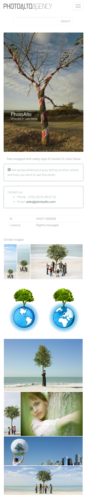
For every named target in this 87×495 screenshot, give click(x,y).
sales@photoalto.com (41, 202)
